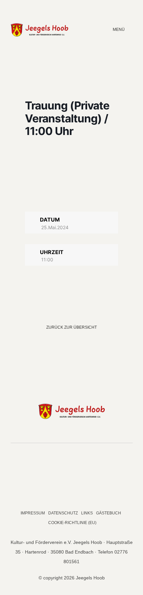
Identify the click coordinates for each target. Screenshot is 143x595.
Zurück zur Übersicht (71, 327)
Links (87, 513)
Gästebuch (108, 513)
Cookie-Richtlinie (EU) (72, 522)
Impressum (33, 513)
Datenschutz (63, 513)
